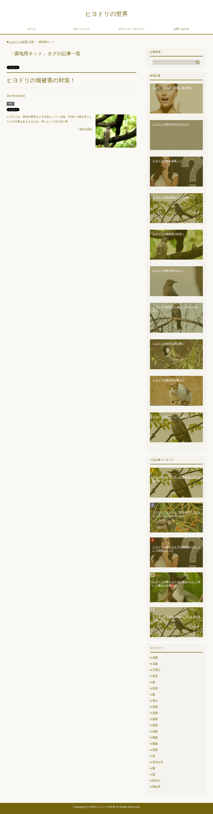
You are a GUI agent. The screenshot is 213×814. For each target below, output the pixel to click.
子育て (156, 669)
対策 (10, 103)
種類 (155, 737)
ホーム (32, 29)
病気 (155, 725)
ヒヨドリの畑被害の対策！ (41, 80)
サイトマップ (82, 29)
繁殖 (155, 743)
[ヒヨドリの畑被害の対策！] (116, 145)
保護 (155, 657)
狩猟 (155, 706)
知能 (155, 731)
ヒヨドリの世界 (106, 13)
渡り (155, 700)
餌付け (156, 780)
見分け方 (157, 762)
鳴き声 (156, 786)
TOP (21, 42)
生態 (155, 712)
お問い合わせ (181, 29)
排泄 (155, 688)
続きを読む (86, 129)
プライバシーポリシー (131, 29)
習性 (155, 749)
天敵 (155, 663)
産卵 (155, 719)
